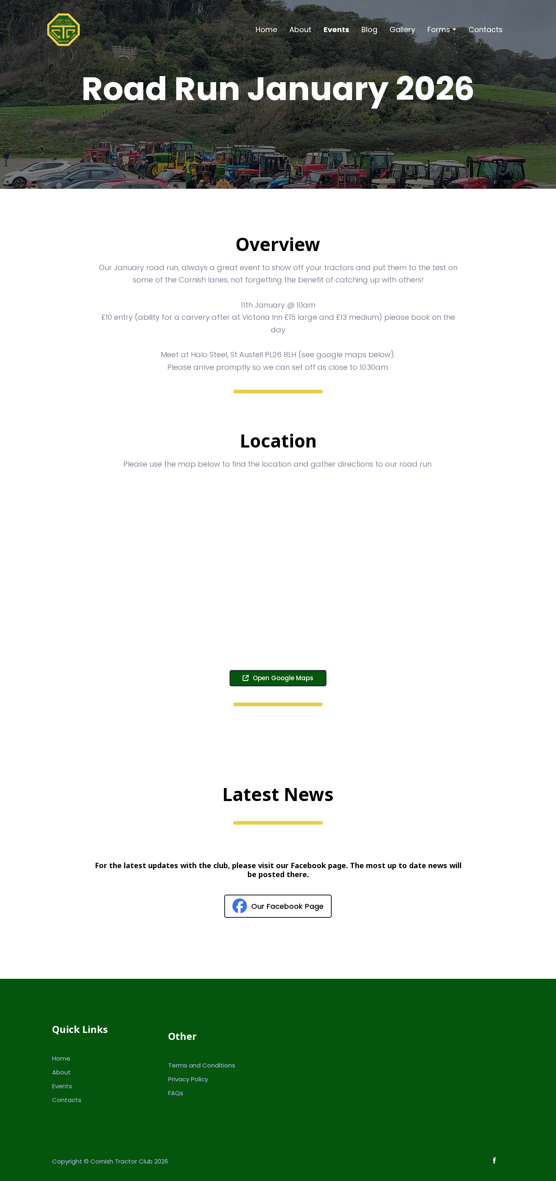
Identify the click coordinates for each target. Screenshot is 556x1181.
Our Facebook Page (287, 906)
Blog (369, 29)
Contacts (485, 29)
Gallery (402, 29)
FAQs (175, 1093)
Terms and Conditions (201, 1065)
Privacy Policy (188, 1079)
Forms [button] (438, 29)
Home (266, 29)
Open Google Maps (283, 678)
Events (336, 29)
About (300, 29)
